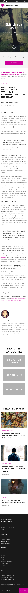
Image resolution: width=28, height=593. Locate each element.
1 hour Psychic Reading (7, 577)
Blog (2, 559)
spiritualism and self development (11, 300)
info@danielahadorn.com (7, 529)
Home (3, 72)
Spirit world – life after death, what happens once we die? (13, 469)
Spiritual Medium (9, 584)
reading (3, 257)
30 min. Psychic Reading (7, 579)
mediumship (15, 298)
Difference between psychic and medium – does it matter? (13, 436)
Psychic (12, 430)
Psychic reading (5, 541)
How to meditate (5, 543)
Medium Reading (5, 539)
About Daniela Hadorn (7, 553)
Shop (2, 557)
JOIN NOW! (14, 62)
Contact (3, 555)
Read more (5, 441)
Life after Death (6, 463)
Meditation (15, 497)
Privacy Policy (4, 563)
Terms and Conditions (6, 561)
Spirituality (21, 497)
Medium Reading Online (7, 575)
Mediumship (4, 84)
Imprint (3, 565)
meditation (22, 298)
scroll (14, 45)
